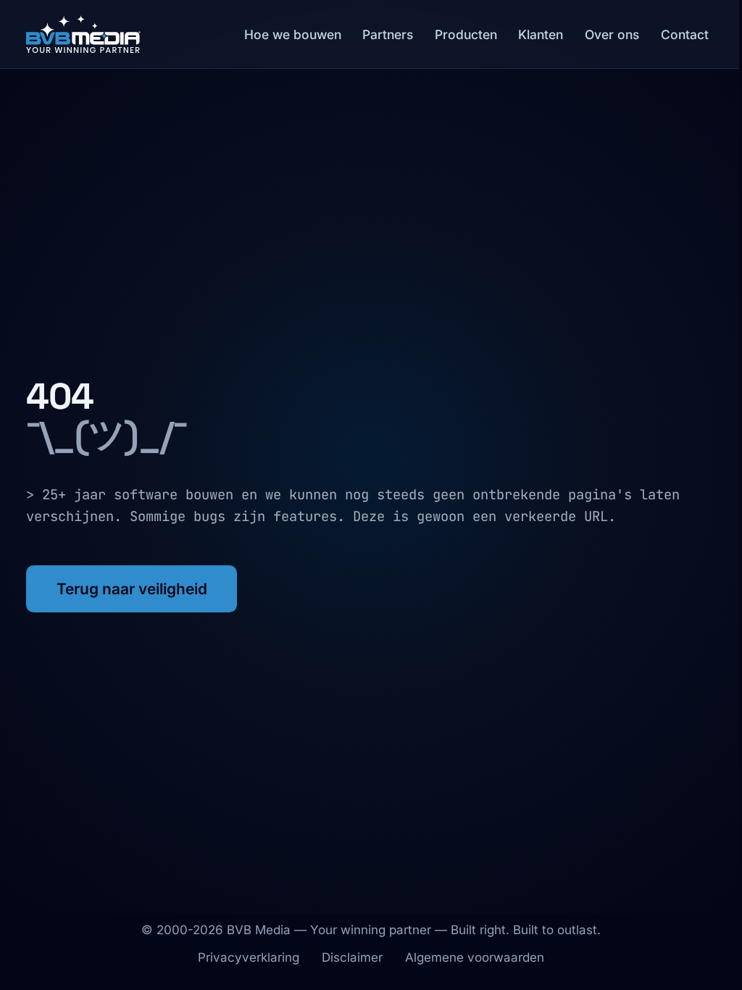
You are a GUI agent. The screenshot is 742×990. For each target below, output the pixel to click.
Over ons (612, 34)
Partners (387, 34)
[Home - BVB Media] (83, 34)
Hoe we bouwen (292, 34)
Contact (685, 34)
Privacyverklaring (248, 957)
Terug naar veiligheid (132, 589)
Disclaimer (352, 957)
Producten (466, 34)
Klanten (540, 34)
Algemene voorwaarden (474, 957)
